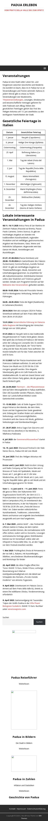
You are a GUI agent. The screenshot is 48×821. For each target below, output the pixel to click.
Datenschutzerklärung (36, 809)
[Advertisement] (24, 40)
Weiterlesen (24, 684)
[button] (44, 68)
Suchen (6, 617)
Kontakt (12, 809)
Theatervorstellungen (13, 99)
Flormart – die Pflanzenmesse (30, 387)
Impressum (21, 809)
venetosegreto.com (17, 609)
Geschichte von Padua (24, 797)
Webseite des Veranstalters (15, 285)
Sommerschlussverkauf (28, 439)
